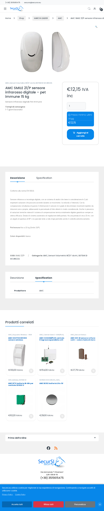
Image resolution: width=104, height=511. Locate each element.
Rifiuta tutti (48, 504)
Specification (44, 178)
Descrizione (17, 178)
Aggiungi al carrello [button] (29, 371)
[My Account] (94, 8)
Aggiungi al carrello (82, 134)
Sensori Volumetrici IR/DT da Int (22, 83)
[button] (96, 26)
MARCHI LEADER (41, 18)
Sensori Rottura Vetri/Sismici (78, 335)
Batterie (15, 380)
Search (89, 8)
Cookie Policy (20, 494)
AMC (60, 18)
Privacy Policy (7, 494)
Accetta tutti (17, 504)
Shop (21, 18)
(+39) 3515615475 (12, 2)
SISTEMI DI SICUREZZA (43, 83)
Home (8, 18)
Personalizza (80, 504)
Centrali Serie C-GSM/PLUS (54, 335)
